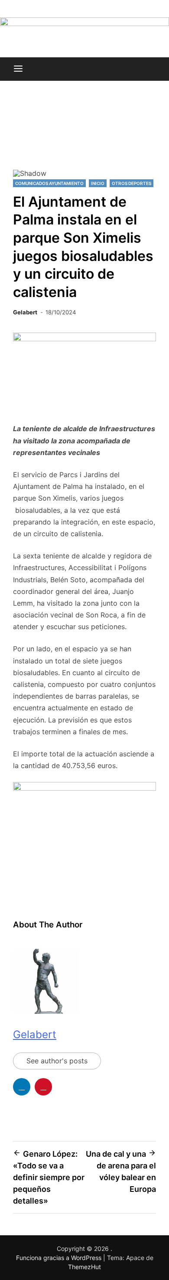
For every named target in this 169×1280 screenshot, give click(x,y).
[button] (23, 133)
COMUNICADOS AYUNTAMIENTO (49, 183)
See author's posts (57, 1060)
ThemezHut (84, 1266)
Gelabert (25, 312)
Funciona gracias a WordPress (59, 1257)
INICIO (97, 183)
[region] (84, 137)
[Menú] (18, 69)
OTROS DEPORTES (131, 183)
